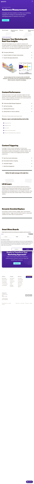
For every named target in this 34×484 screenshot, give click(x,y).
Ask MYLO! (30, 481)
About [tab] (28, 236)
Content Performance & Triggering (14, 31)
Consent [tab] (6, 236)
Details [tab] (17, 236)
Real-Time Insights (5, 30)
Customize (16, 249)
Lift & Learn (21, 30)
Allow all (27, 249)
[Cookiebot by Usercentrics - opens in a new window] (29, 234)
